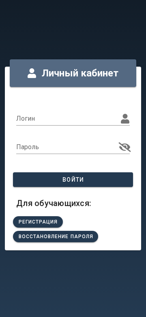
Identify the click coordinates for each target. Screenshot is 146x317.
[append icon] (125, 147)
